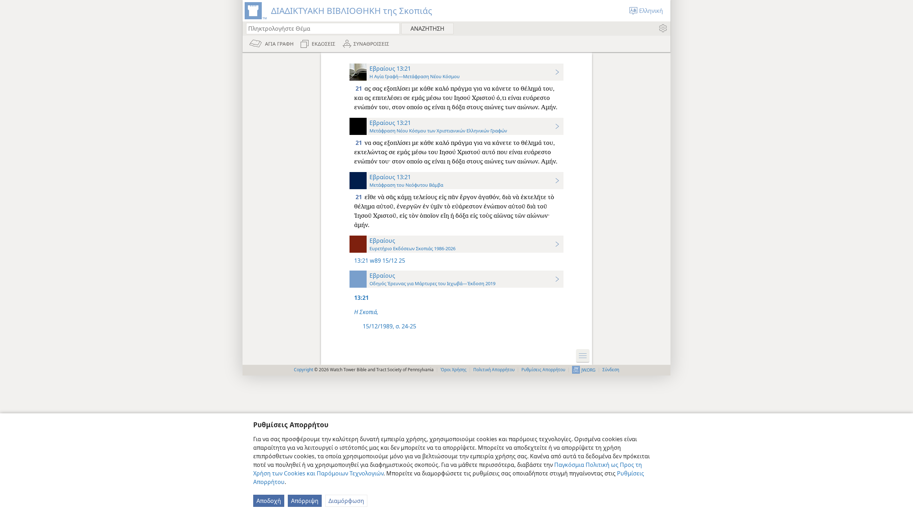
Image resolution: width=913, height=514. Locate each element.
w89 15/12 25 (387, 260)
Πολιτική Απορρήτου (494, 369)
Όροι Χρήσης (453, 369)
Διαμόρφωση (346, 501)
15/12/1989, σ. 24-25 (389, 326)
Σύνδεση (610, 369)
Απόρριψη (304, 501)
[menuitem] (662, 28)
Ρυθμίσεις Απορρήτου (543, 369)
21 (359, 88)
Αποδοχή (268, 501)
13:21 (361, 260)
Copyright (303, 370)
